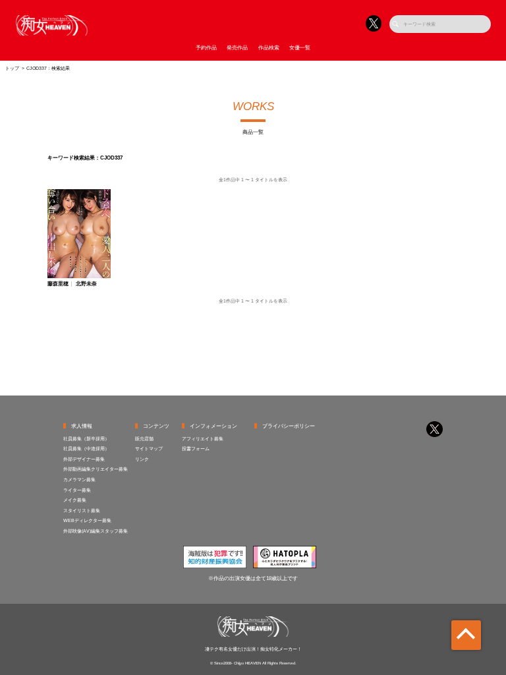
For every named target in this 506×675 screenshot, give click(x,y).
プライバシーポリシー (288, 426)
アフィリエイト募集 (202, 438)
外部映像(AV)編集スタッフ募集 (95, 531)
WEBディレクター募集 (87, 520)
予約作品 (206, 48)
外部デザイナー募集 (84, 459)
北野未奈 (86, 284)
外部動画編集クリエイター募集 (95, 469)
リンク (142, 459)
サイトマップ (149, 448)
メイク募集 (74, 500)
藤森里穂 (58, 284)
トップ (12, 68)
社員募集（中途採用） (86, 448)
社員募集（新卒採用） (86, 438)
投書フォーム (196, 448)
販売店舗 (144, 438)
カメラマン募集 (79, 479)
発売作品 (237, 48)
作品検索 (268, 48)
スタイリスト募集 (81, 510)
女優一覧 (299, 48)
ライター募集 (77, 490)
